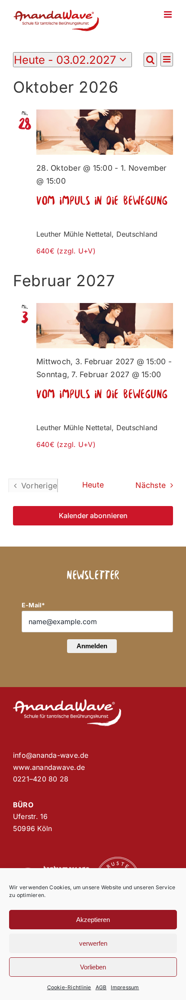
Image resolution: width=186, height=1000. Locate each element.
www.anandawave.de (49, 767)
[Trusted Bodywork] (117, 860)
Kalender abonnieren (93, 516)
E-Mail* (33, 605)
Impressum (125, 987)
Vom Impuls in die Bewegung (102, 201)
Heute (93, 484)
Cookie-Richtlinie (69, 987)
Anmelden (92, 646)
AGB (101, 987)
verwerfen (93, 943)
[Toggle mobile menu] (168, 14)
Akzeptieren (93, 919)
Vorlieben (93, 967)
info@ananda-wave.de (51, 755)
